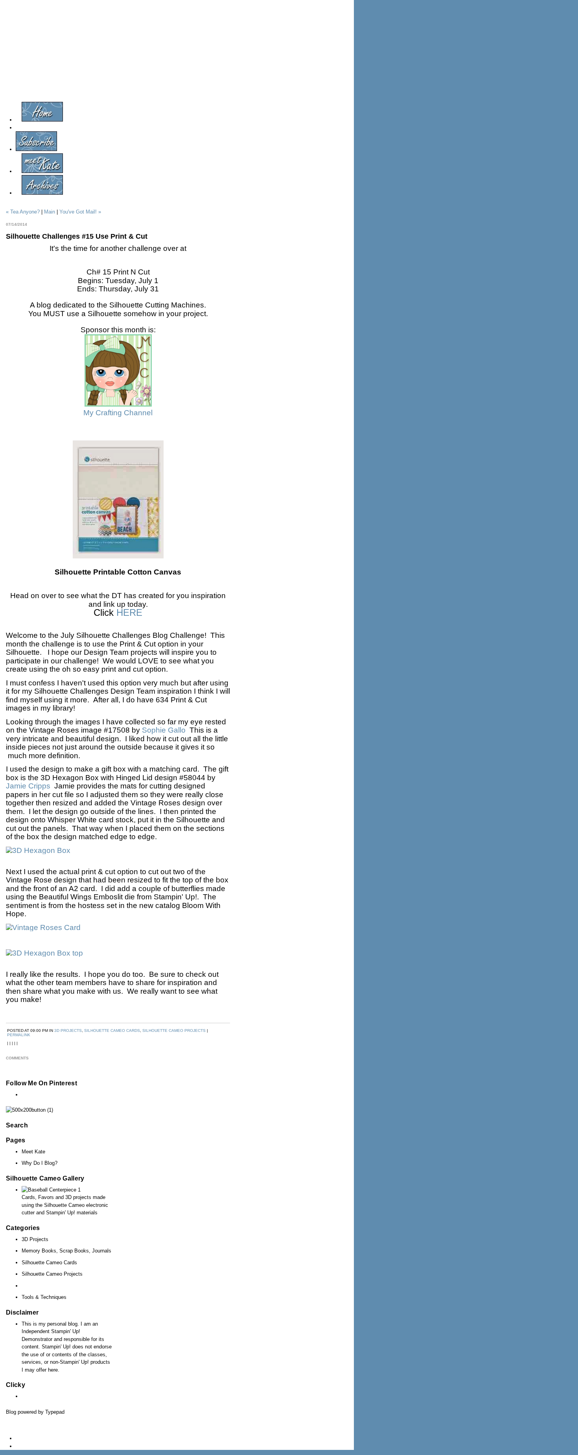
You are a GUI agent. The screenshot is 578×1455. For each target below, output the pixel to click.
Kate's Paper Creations (289, 48)
